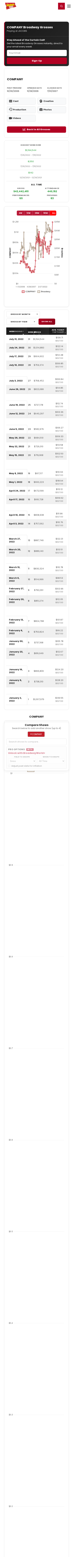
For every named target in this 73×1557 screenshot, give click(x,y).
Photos (47, 109)
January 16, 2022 (16, 671)
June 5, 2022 (16, 429)
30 (29, 347)
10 (29, 579)
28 (29, 365)
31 (29, 339)
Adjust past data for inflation (26, 766)
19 (29, 473)
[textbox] (36, 742)
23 (29, 429)
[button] (61, 6)
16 (29, 499)
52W (45, 213)
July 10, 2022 (16, 365)
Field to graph (22, 757)
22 (29, 437)
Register (43, 6)
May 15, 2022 (16, 455)
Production (19, 109)
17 (29, 490)
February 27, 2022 (16, 590)
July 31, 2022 (16, 339)
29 (29, 356)
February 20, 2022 (16, 601)
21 (29, 446)
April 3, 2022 (16, 523)
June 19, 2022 (17, 404)
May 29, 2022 (16, 437)
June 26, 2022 (17, 389)
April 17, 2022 (16, 499)
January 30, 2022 (16, 643)
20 (29, 455)
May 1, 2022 (15, 482)
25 (29, 404)
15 (29, 515)
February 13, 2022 (16, 621)
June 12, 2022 (16, 413)
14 (29, 523)
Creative (48, 101)
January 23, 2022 (16, 653)
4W (20, 213)
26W (37, 213)
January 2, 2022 (15, 699)
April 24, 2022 (17, 490)
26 (29, 389)
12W (28, 213)
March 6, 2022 (14, 579)
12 (29, 551)
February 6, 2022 (16, 632)
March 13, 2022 (14, 569)
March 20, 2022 (15, 551)
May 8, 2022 (16, 473)
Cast (16, 101)
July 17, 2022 (16, 356)
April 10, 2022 (16, 515)
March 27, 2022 (15, 540)
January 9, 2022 (15, 682)
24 (29, 413)
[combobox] (23, 314)
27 (29, 380)
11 (28, 568)
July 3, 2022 (16, 380)
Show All (46, 321)
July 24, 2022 (16, 347)
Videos (17, 118)
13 (29, 540)
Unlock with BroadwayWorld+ (26, 753)
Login (53, 6)
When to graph (51, 757)
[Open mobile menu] (69, 6)
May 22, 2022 (16, 446)
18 (29, 482)
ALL (54, 213)
